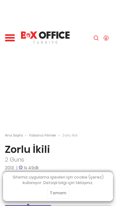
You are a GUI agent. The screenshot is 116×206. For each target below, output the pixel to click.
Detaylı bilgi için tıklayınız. (68, 182)
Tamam (58, 192)
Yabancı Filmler (42, 135)
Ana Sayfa (14, 135)
